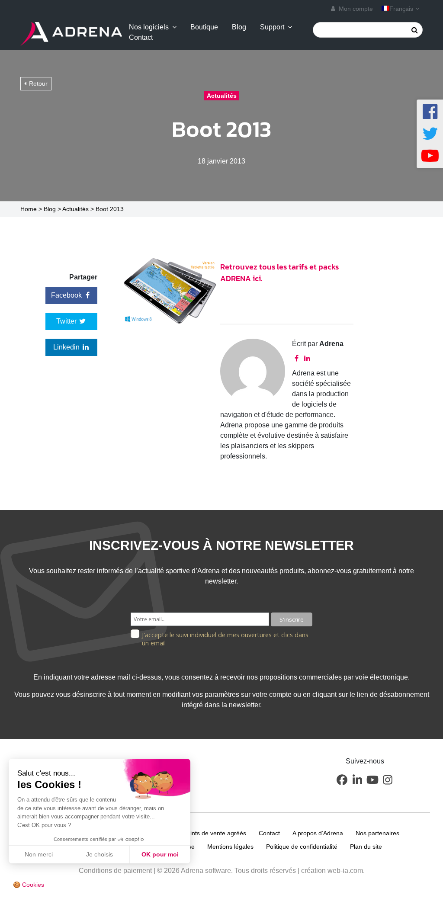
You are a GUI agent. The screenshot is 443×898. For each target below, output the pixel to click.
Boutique (204, 27)
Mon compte (355, 8)
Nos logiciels (149, 27)
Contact (141, 37)
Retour (38, 83)
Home (28, 208)
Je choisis (99, 854)
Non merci (39, 854)
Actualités (75, 208)
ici (257, 278)
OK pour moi (160, 854)
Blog (239, 27)
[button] (342, 779)
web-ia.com (345, 870)
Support (272, 27)
